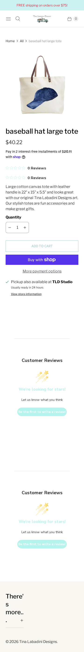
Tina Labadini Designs (38, 641)
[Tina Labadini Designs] (42, 19)
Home (10, 41)
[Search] (17, 18)
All (22, 41)
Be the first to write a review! (42, 412)
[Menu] (8, 18)
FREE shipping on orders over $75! (42, 5)
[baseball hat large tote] (42, 85)
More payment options (42, 271)
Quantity (13, 217)
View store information (26, 294)
